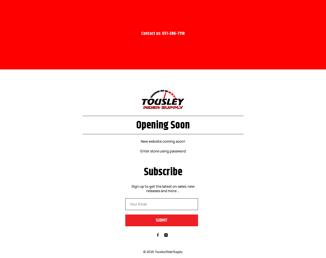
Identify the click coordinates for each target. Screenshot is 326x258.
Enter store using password (163, 151)
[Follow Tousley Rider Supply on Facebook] (158, 235)
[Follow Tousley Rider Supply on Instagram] (166, 235)
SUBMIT (162, 220)
